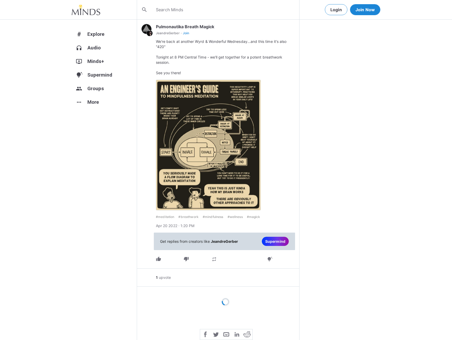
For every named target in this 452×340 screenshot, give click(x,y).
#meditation (165, 217)
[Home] (86, 9)
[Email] (226, 334)
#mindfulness (213, 217)
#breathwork (188, 217)
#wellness (235, 217)
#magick (253, 217)
